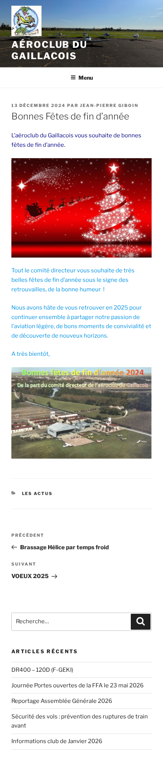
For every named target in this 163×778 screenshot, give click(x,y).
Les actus (37, 493)
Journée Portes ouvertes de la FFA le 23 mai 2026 (77, 685)
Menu (85, 77)
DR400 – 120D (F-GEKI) (42, 669)
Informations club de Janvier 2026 (56, 741)
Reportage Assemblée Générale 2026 (61, 701)
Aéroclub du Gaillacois (49, 50)
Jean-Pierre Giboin (109, 105)
